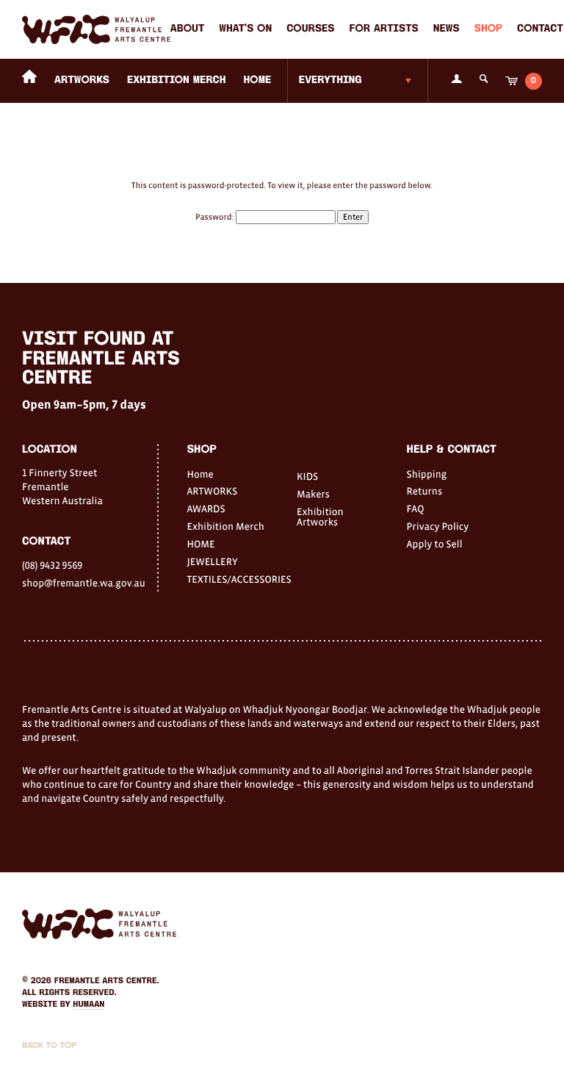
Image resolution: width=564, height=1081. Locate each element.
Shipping (427, 474)
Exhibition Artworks (320, 517)
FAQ (415, 508)
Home (200, 474)
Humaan (88, 1004)
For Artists (384, 29)
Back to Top (49, 1045)
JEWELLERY (212, 561)
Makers (313, 494)
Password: (215, 217)
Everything (330, 80)
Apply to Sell (435, 544)
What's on (245, 29)
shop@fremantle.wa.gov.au (83, 583)
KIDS (307, 476)
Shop (488, 29)
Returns (425, 491)
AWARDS (206, 508)
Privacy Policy (438, 526)
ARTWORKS (81, 80)
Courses (310, 29)
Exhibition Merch (176, 80)
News (446, 29)
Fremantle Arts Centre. (106, 981)
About (187, 29)
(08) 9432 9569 (52, 565)
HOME (257, 80)
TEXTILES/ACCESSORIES (227, 579)
